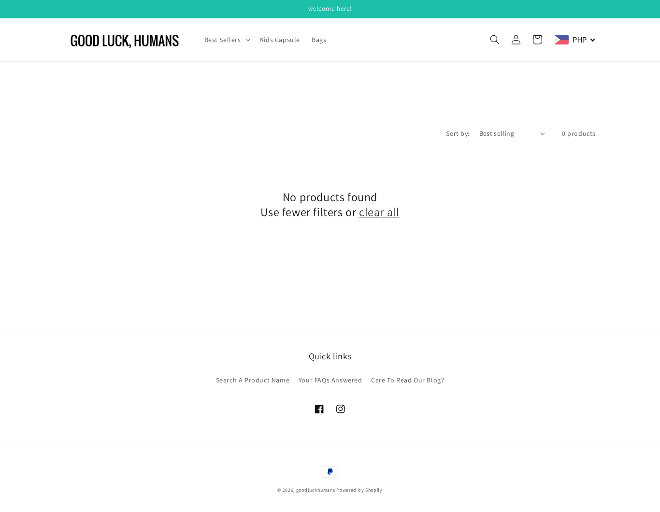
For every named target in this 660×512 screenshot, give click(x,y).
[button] (226, 39)
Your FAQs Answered (330, 380)
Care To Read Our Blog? (407, 380)
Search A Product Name (253, 380)
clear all (379, 212)
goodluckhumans (315, 490)
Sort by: (457, 133)
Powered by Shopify (359, 490)
